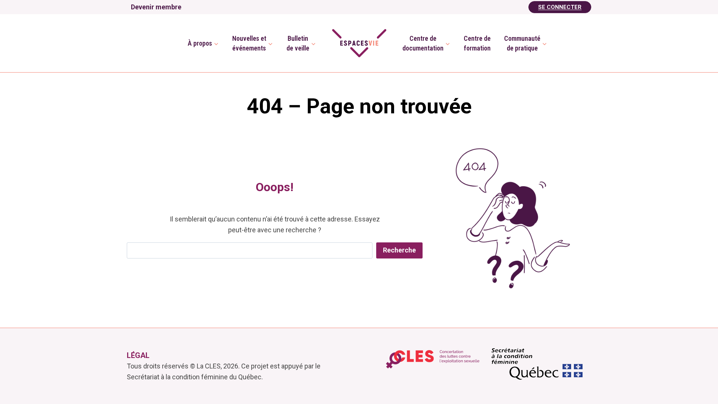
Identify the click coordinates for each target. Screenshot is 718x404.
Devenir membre (156, 7)
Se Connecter (560, 7)
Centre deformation (477, 43)
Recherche (399, 250)
